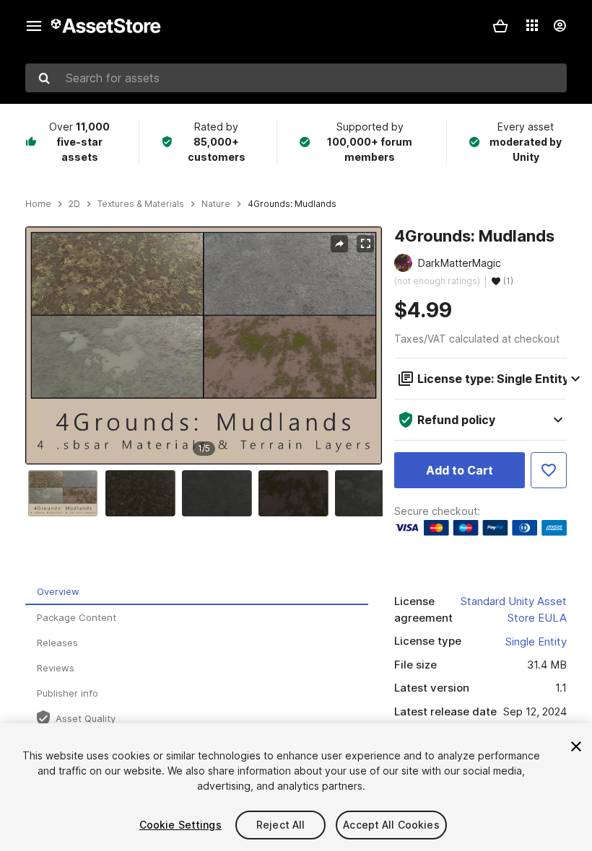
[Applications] (532, 25)
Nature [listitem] (215, 204)
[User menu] (559, 26)
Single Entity (536, 641)
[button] (500, 26)
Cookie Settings (180, 825)
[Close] (576, 746)
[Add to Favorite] (549, 470)
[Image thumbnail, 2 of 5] (143, 493)
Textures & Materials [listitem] (140, 204)
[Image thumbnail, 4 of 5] (296, 493)
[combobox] (296, 77)
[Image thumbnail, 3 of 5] (220, 493)
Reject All (280, 825)
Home (38, 204)
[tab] (196, 592)
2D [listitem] (74, 204)
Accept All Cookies (391, 825)
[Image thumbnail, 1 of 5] (66, 493)
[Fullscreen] (365, 243)
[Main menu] (33, 26)
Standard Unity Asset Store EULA (514, 609)
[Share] (339, 243)
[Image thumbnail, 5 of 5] (373, 493)
